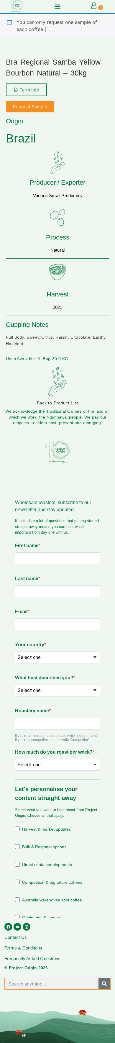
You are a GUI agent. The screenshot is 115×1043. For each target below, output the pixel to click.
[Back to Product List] (57, 381)
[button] (57, 6)
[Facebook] (8, 927)
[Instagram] (26, 927)
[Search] (104, 983)
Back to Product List (57, 403)
